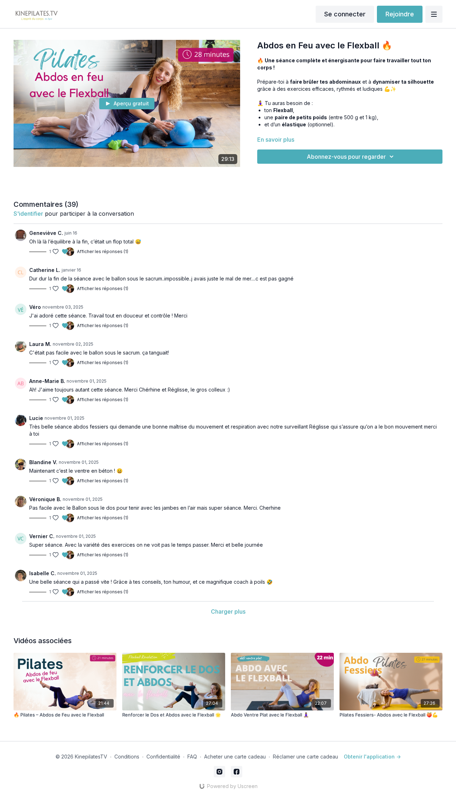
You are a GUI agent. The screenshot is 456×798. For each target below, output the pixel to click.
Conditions (126, 757)
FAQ (192, 757)
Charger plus (228, 611)
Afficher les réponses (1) (102, 251)
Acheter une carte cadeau (235, 757)
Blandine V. (43, 462)
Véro (35, 307)
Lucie (36, 418)
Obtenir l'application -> (372, 757)
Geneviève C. (46, 233)
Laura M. (40, 344)
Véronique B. (45, 499)
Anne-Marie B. (47, 381)
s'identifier (28, 213)
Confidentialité (163, 757)
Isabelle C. (42, 573)
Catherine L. (44, 270)
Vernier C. (42, 536)
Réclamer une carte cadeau (305, 757)
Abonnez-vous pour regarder (346, 156)
